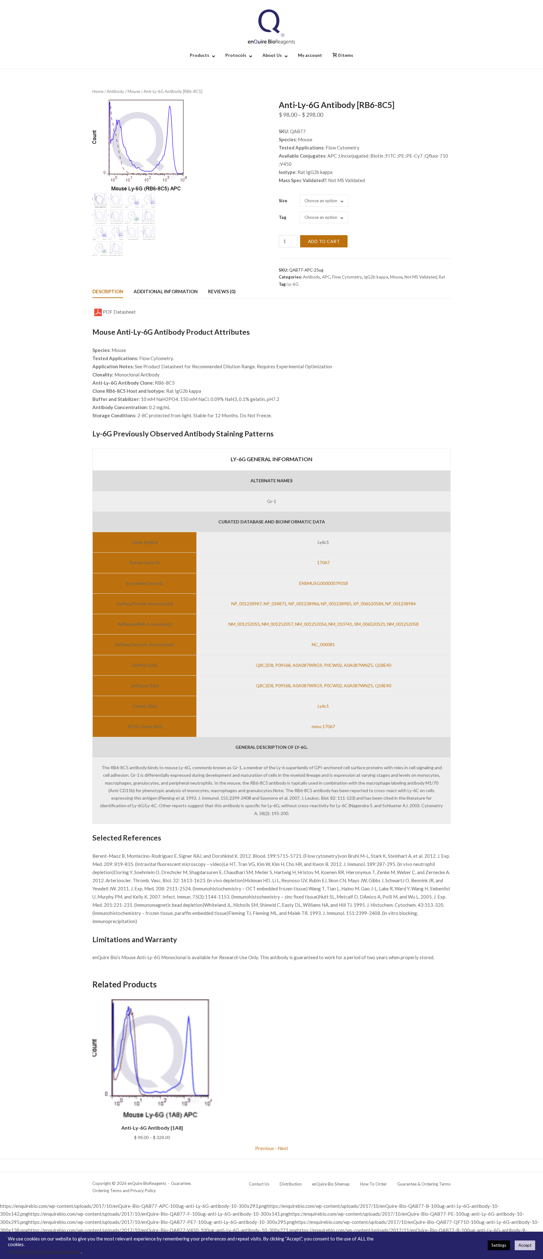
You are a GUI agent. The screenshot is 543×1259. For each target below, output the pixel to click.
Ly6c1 (323, 706)
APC (326, 276)
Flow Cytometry (347, 276)
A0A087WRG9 (307, 665)
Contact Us (259, 1183)
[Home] (271, 26)
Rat (442, 276)
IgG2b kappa (376, 276)
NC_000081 (323, 644)
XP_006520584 (368, 603)
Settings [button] (498, 1245)
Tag (282, 217)
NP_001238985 (336, 603)
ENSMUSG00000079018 (323, 583)
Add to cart (324, 241)
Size (283, 200)
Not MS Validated (420, 276)
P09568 (283, 665)
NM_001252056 (310, 624)
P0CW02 (333, 665)
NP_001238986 (303, 603)
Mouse (134, 91)
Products (199, 55)
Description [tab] (107, 291)
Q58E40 (383, 665)
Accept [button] (524, 1245)
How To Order (373, 1183)
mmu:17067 (323, 726)
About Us (272, 55)
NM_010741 (340, 624)
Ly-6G (293, 284)
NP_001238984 (400, 603)
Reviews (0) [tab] (222, 291)
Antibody (115, 91)
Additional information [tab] (166, 291)
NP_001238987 (246, 603)
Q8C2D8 (264, 665)
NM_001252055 (244, 624)
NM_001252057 (277, 624)
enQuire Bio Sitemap (331, 1183)
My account (310, 55)
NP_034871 (275, 603)
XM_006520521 (369, 624)
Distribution (291, 1183)
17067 (323, 562)
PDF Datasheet (119, 312)
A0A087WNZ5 (358, 665)
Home (97, 91)
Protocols (235, 55)
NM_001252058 (403, 624)
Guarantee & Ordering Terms (424, 1183)
